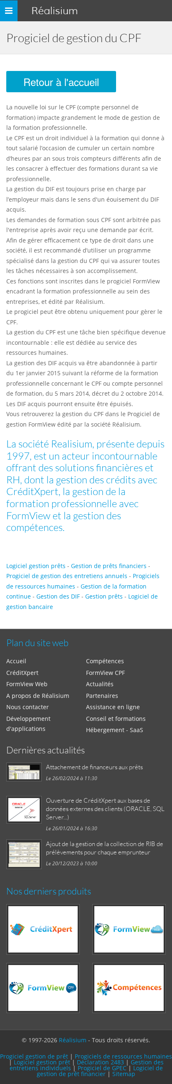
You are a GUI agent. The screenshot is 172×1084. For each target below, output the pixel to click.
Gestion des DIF (58, 596)
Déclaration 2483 (100, 1062)
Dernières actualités (45, 750)
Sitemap (123, 1074)
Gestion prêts (104, 596)
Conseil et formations (116, 719)
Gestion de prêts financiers (109, 566)
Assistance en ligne (113, 707)
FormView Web (27, 684)
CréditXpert (22, 673)
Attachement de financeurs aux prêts (94, 767)
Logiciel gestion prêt (42, 1062)
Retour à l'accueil (61, 81)
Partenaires (102, 696)
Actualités (100, 684)
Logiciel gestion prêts (36, 566)
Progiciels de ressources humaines (123, 1056)
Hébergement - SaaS (114, 730)
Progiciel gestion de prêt (34, 1056)
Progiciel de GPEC (102, 1068)
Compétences (105, 661)
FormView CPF (105, 673)
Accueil (16, 661)
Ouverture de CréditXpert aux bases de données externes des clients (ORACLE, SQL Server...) (105, 808)
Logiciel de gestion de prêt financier (100, 1071)
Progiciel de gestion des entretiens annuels (66, 576)
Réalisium (54, 11)
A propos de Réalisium (37, 696)
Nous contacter (27, 707)
